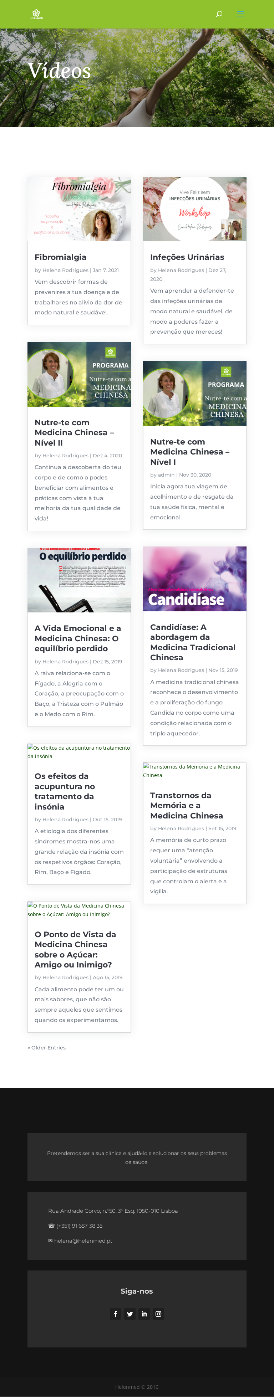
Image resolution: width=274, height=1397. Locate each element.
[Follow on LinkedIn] (144, 1314)
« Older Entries (46, 1047)
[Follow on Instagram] (158, 1314)
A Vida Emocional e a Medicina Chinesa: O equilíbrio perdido (78, 638)
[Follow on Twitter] (130, 1314)
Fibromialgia (61, 257)
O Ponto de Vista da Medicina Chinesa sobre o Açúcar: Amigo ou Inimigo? (75, 950)
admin (166, 475)
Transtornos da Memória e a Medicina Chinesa (186, 806)
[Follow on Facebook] (115, 1314)
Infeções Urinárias (187, 257)
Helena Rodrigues (65, 270)
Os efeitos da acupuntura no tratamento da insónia (65, 791)
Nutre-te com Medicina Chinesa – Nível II (74, 433)
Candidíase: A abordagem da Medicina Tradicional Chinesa (193, 642)
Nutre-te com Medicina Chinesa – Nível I (189, 452)
